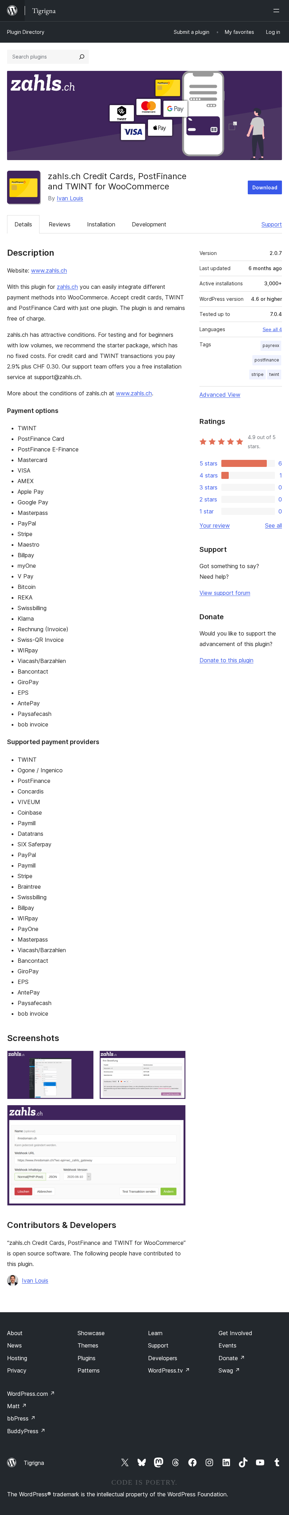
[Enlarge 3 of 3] (176, 1114)
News (14, 1345)
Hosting (17, 1358)
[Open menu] (277, 10)
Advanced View (219, 394)
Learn (155, 1333)
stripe (257, 374)
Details (23, 224)
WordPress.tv (169, 1370)
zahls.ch (67, 286)
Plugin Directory (25, 32)
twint (274, 374)
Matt (17, 1406)
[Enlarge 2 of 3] (176, 1060)
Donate (232, 1358)
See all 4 (272, 329)
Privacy (16, 1370)
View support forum (224, 592)
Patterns (89, 1370)
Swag (229, 1370)
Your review (214, 525)
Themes (88, 1345)
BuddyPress (26, 1431)
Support (272, 224)
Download (264, 187)
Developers (162, 1358)
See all (273, 525)
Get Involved (235, 1333)
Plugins (87, 1358)
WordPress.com (31, 1393)
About (15, 1333)
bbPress (21, 1418)
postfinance (266, 360)
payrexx (271, 345)
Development (149, 224)
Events (227, 1345)
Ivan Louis (70, 198)
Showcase (91, 1333)
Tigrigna (34, 1462)
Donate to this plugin (226, 660)
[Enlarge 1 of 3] (84, 1060)
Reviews (59, 224)
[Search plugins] (82, 57)
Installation (101, 224)
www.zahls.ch (49, 270)
